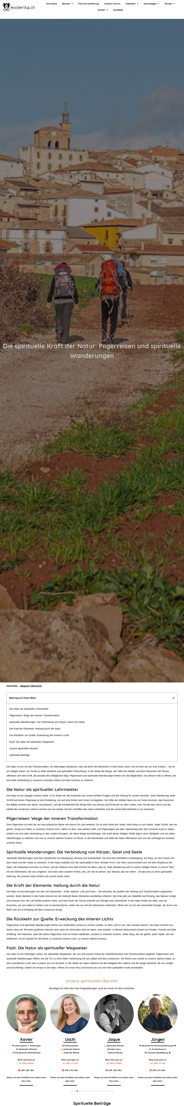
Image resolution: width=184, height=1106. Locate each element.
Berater (66, 3)
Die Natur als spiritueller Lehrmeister (28, 709)
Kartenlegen (150, 3)
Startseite (51, 3)
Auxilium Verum (112, 3)
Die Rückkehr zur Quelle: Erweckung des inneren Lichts (39, 735)
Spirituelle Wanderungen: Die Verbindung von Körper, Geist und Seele (47, 722)
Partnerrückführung (88, 3)
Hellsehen (131, 3)
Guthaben (118, 9)
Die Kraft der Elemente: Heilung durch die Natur (35, 728)
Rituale (168, 3)
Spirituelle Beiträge (19, 755)
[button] (174, 698)
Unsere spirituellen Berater (23, 748)
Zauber (101, 9)
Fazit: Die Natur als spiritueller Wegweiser (31, 742)
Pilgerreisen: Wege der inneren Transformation (34, 715)
